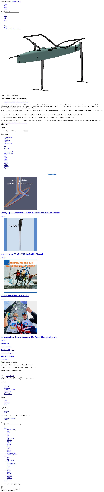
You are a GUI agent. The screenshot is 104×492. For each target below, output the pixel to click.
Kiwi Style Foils (11, 453)
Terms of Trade (8, 394)
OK (5, 156)
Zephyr (6, 168)
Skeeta (5, 159)
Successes (25, 102)
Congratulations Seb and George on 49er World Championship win (29, 337)
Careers (6, 392)
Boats (5, 5)
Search (2, 11)
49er (5, 147)
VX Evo (6, 163)
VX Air (9, 444)
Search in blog (4, 130)
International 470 (8, 153)
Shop (5, 7)
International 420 (8, 151)
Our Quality (7, 403)
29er (5, 146)
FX (5, 150)
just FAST (6, 138)
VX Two (6, 166)
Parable (9, 450)
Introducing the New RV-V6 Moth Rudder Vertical (22, 254)
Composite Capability (9, 389)
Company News (8, 137)
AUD (5, 20)
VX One (6, 165)
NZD (2, 13)
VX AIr (6, 162)
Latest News (19, 102)
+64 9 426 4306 (10, 376)
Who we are (7, 385)
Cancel (3, 490)
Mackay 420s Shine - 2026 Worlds (15, 295)
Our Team (6, 386)
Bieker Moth (11, 102)
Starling (6, 160)
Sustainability (7, 391)
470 (8, 434)
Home (5, 4)
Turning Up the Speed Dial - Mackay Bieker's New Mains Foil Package (30, 213)
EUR (5, 16)
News (5, 8)
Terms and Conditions (9, 418)
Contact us (6, 411)
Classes (6, 102)
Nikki (5, 154)
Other (5, 157)
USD (5, 17)
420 (8, 435)
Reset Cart (6, 419)
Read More (3, 216)
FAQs (5, 404)
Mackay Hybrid (11, 429)
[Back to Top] (1, 422)
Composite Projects (12, 454)
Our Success (7, 388)
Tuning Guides (8, 143)
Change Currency (10, 490)
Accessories (7, 402)
